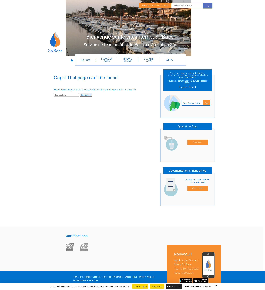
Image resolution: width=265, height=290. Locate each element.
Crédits (128, 277)
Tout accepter (140, 286)
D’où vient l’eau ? (149, 60)
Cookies (150, 277)
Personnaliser (174, 286)
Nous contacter (139, 277)
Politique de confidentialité (112, 277)
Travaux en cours (106, 60)
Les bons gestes (127, 60)
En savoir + (197, 142)
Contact (170, 60)
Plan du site (78, 277)
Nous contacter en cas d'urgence (155, 5)
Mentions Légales (92, 277)
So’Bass (85, 60)
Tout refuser (157, 286)
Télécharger (197, 188)
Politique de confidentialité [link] (198, 286)
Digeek (96, 280)
